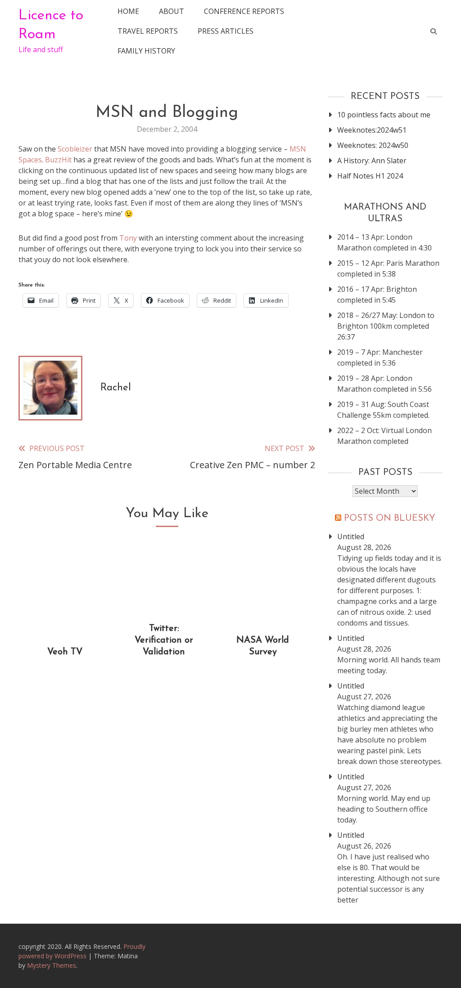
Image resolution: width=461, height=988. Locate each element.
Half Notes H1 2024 (370, 176)
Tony (128, 238)
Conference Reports (244, 11)
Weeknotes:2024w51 (372, 130)
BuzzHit (58, 160)
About (171, 11)
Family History (146, 51)
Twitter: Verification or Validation (164, 640)
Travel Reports (148, 31)
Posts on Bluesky (389, 518)
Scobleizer (75, 149)
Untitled (350, 536)
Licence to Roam (50, 25)
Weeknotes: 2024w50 (372, 145)
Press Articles (225, 31)
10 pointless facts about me (383, 115)
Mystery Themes (51, 965)
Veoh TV (64, 652)
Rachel (115, 388)
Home (128, 11)
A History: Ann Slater (372, 160)
